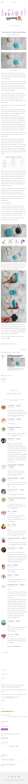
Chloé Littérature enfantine (16, 498)
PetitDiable (11, 419)
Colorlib (13, 779)
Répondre (19, 405)
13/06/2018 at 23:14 (10, 622)
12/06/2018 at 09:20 (11, 407)
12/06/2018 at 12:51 (10, 479)
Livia (20, 105)
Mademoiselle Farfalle (14, 427)
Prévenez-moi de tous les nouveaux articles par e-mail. (14, 694)
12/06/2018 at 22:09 (11, 549)
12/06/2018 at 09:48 (11, 430)
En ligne (5, 738)
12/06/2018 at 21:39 (10, 539)
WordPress (22, 779)
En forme (16, 25)
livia (19, 393)
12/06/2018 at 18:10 (10, 501)
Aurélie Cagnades (12, 478)
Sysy (19, 34)
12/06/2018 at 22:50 (11, 566)
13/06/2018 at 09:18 (11, 586)
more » (13, 711)
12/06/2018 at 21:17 (10, 526)
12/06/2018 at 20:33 (11, 513)
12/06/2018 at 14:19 (10, 491)
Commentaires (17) (14, 390)
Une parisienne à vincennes (15, 464)
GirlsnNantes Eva (12, 584)
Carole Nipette (12, 548)
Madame (9, 574)
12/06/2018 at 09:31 (11, 420)
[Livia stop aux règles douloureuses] (13, 43)
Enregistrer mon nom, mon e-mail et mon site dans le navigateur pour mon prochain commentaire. (12, 686)
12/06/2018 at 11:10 (10, 468)
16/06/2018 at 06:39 (11, 636)
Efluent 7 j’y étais (6, 714)
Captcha (3, 700)
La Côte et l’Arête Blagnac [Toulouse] (16, 716)
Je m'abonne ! (4, 729)
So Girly (11, 25)
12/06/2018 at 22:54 (10, 576)
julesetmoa (11, 405)
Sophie (9, 565)
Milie (8, 511)
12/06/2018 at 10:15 (10, 440)
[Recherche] (26, 2)
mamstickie (10, 438)
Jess (8, 524)
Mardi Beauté (13, 343)
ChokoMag (10, 620)
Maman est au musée (13, 538)
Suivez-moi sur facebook (8, 764)
